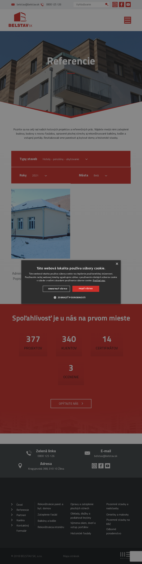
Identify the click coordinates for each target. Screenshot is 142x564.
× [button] (117, 264)
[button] (71, 297)
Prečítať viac (99, 280)
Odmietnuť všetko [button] (57, 288)
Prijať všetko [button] (86, 288)
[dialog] (71, 282)
